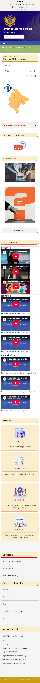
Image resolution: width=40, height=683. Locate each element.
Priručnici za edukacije (11, 576)
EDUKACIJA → (20, 530)
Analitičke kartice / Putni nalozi (14, 611)
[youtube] (20, 2)
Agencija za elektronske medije (14, 664)
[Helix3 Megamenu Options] (4, 43)
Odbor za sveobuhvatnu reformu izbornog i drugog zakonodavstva (17, 650)
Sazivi (28, 47)
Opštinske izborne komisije (15, 125)
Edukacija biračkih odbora (12, 561)
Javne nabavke (8, 597)
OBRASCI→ (20, 441)
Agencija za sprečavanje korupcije (15, 656)
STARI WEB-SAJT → (20, 230)
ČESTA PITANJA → (20, 500)
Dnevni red (6, 66)
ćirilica (18, 9)
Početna (9, 47)
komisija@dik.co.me (28, 4)
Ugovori (5, 604)
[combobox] (14, 37)
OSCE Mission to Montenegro (13, 636)
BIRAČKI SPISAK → (20, 469)
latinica (23, 9)
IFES (4, 640)
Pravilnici (6, 590)
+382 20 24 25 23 (14, 4)
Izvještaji (6, 618)
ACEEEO (5, 644)
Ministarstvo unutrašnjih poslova (14, 660)
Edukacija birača (8, 569)
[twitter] (17, 2)
